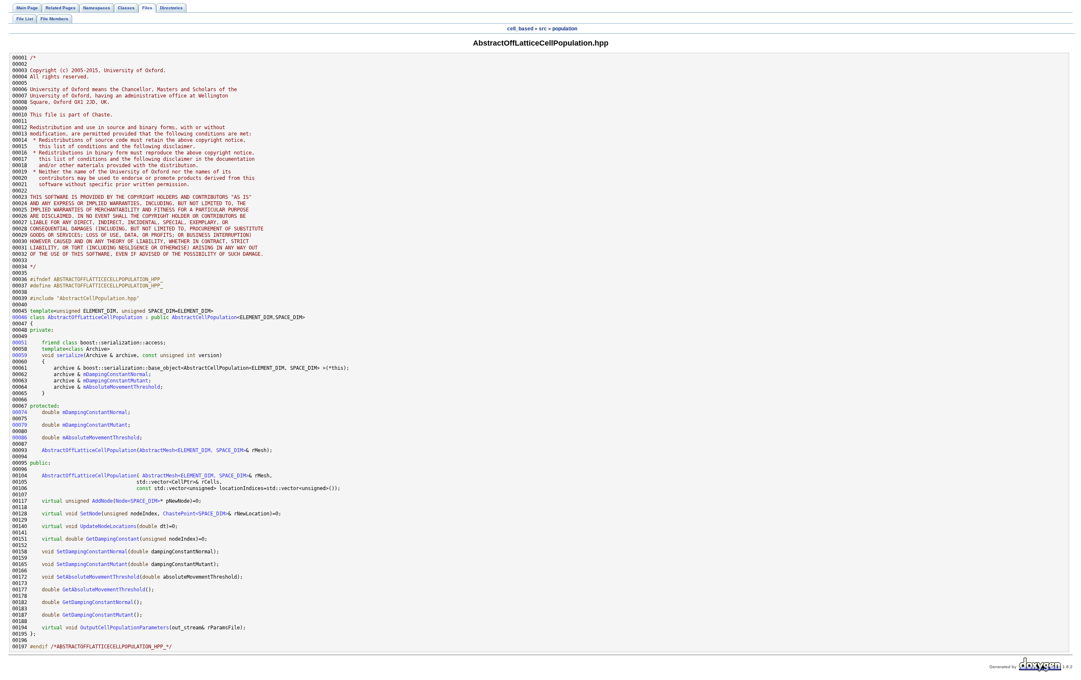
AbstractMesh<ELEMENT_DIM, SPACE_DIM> (192, 450)
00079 (19, 425)
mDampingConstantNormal (115, 374)
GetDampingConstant (112, 539)
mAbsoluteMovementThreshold (121, 387)
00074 (19, 412)
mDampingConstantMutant (115, 381)
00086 (19, 438)
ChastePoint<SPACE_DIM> (195, 514)
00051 (19, 343)
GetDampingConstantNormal (97, 602)
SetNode (90, 514)
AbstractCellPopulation (204, 317)
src (543, 29)
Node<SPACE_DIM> (138, 501)
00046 (19, 317)
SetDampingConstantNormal (92, 552)
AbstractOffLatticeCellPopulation (95, 317)
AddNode (102, 501)
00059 (19, 355)
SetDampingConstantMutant (92, 564)
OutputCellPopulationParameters (124, 628)
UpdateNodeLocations (108, 526)
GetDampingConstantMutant (97, 615)
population (564, 29)
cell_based (520, 29)
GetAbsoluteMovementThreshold (103, 590)
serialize (70, 355)
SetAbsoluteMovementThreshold (98, 577)
